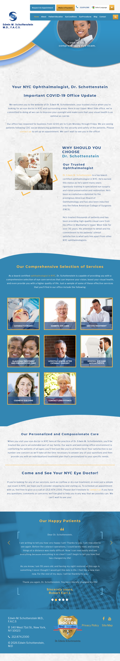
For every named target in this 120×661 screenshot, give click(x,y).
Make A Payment (65, 8)
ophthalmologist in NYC (43, 275)
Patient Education (56, 17)
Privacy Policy (90, 625)
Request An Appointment (42, 8)
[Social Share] (104, 619)
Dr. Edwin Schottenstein (67, 641)
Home (36, 17)
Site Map (107, 625)
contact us (25, 131)
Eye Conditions (71, 17)
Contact (103, 17)
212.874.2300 (84, 7)
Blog (95, 17)
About (43, 17)
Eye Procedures (85, 17)
